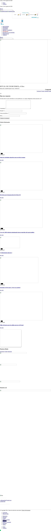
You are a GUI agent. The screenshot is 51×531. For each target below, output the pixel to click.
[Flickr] (0, 7)
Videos (5, 35)
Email (50, 91)
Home (4, 2)
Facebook (39, 91)
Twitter (42, 91)
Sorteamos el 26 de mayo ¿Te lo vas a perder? (10, 287)
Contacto (4, 4)
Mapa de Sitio (5, 513)
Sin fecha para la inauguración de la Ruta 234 (10, 194)
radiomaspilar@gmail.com (5, 500)
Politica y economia (9, 32)
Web (1, 115)
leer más (1, 160)
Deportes (5, 27)
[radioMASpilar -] (7, 11)
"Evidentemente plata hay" (6, 252)
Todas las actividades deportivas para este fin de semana (12, 157)
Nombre (2, 110)
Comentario (3, 108)
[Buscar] (13, 10)
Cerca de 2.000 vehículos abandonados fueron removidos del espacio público (17, 232)
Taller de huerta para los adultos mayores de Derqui (11, 325)
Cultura (5, 29)
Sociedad (5, 31)
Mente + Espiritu (7, 30)
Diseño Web (26, 510)
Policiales (6, 33)
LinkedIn (46, 91)
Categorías (5, 512)
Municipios (6, 26)
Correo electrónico (4, 113)
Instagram (10, 351)
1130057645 (2, 501)
